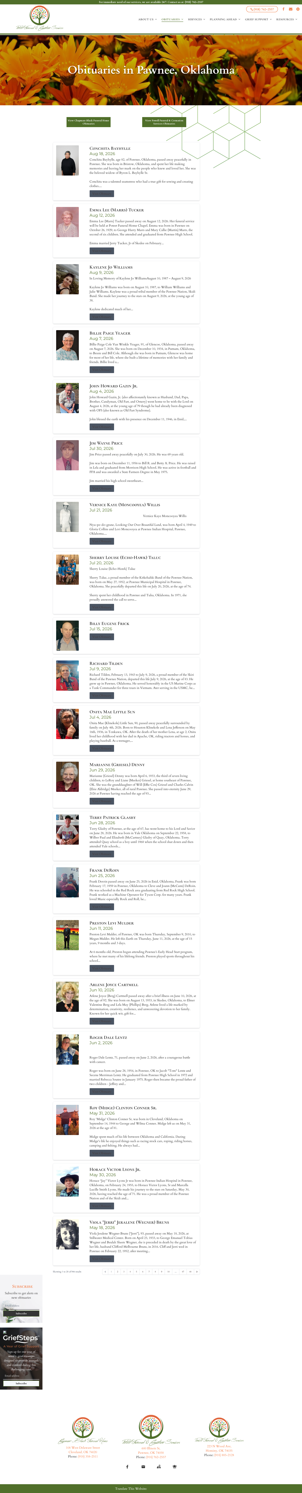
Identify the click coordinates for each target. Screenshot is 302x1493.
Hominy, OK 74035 (219, 1451)
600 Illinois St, (151, 1448)
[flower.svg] (174, 1467)
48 (190, 1271)
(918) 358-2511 (88, 1456)
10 (168, 1271)
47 (183, 1271)
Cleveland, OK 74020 (83, 1452)
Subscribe (21, 1313)
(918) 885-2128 (224, 1455)
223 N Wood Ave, (219, 1446)
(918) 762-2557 (194, 2)
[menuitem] (147, 19)
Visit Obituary (102, 194)
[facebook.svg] (127, 1467)
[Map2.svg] (159, 1467)
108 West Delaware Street (83, 1448)
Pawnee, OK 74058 (151, 1453)
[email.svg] (143, 1467)
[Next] (197, 1272)
